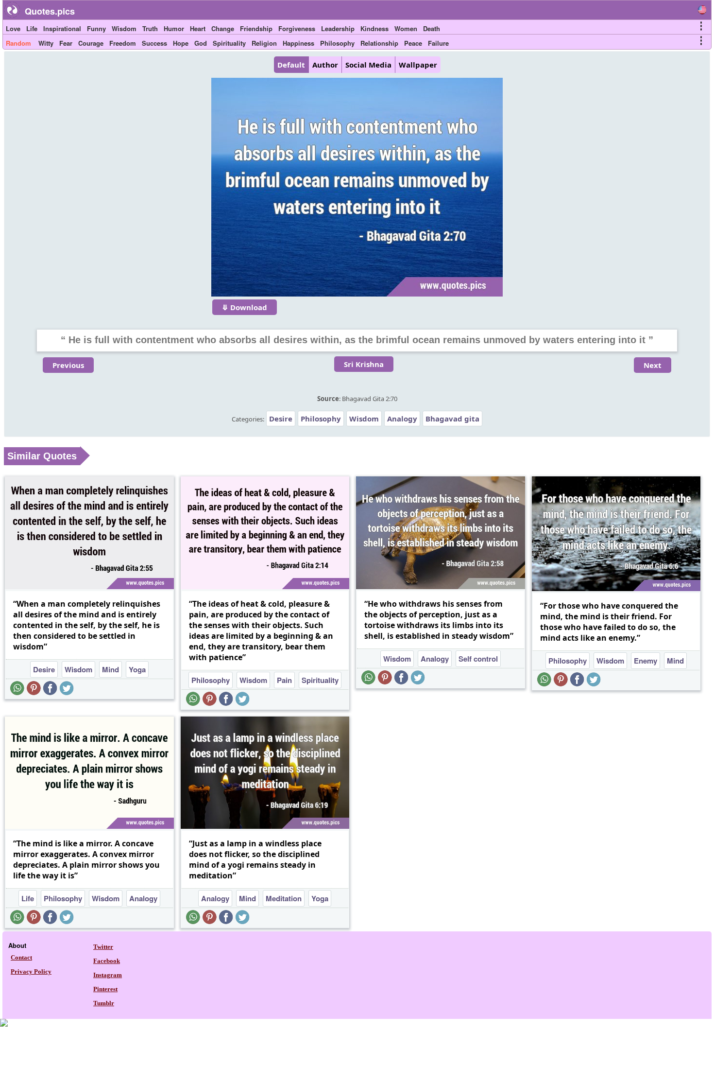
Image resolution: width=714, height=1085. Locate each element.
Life (31, 28)
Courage (90, 43)
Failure (438, 43)
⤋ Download (244, 307)
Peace (413, 43)
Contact (21, 957)
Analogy (402, 418)
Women (405, 28)
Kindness (374, 28)
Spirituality (229, 43)
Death (431, 28)
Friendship (256, 28)
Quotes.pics (50, 11)
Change (222, 28)
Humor (174, 28)
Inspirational (62, 28)
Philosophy (337, 43)
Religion (264, 43)
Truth (150, 28)
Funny (96, 28)
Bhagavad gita (452, 418)
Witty (45, 43)
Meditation (284, 898)
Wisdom (124, 28)
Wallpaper (418, 65)
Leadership (338, 28)
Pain (284, 680)
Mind (110, 669)
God (200, 43)
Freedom (122, 43)
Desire (280, 418)
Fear (65, 43)
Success (154, 43)
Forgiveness (296, 28)
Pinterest (105, 989)
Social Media (368, 65)
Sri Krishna (364, 364)
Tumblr (103, 1003)
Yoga (137, 669)
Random (18, 43)
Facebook (106, 960)
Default (291, 65)
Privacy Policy (31, 971)
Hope (180, 43)
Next (653, 365)
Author (325, 65)
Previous (68, 365)
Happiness (298, 43)
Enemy (645, 660)
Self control (478, 658)
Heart (197, 28)
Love (13, 28)
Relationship (379, 43)
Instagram (107, 975)
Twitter (103, 946)
